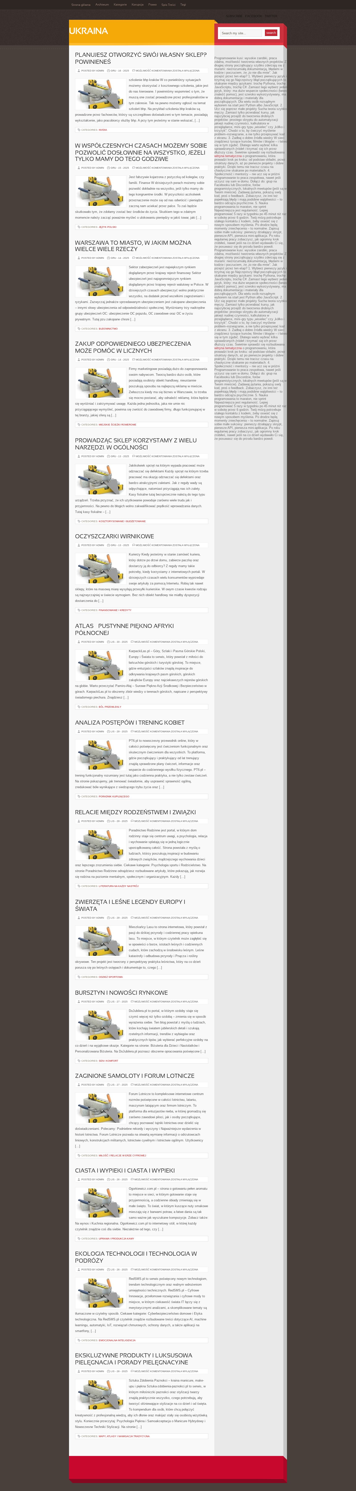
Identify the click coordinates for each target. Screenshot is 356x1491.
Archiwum (102, 4)
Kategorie (120, 4)
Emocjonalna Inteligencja (117, 1340)
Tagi (183, 4)
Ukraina (88, 32)
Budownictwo (108, 328)
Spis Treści (169, 5)
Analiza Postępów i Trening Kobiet (130, 723)
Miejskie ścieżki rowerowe (117, 424)
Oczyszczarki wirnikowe (114, 537)
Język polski (107, 227)
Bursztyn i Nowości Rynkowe (121, 993)
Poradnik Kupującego (114, 796)
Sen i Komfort (108, 1060)
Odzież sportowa (111, 977)
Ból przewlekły (110, 707)
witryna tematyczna (228, 156)
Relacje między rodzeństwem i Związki (135, 812)
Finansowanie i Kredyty (115, 610)
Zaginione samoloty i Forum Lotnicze (134, 1076)
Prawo (152, 4)
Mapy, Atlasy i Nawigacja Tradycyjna (124, 1436)
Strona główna (81, 5)
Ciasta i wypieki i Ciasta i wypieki (125, 1171)
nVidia (103, 130)
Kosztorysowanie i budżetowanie (122, 521)
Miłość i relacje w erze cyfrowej (122, 1155)
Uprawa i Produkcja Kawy (116, 1238)
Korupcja (138, 4)
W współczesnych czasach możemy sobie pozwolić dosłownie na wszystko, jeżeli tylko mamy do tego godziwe (141, 153)
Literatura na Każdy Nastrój (119, 886)
